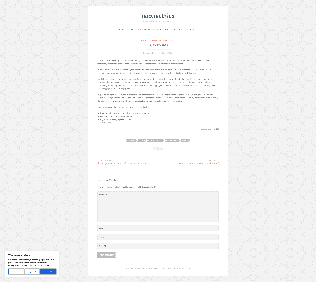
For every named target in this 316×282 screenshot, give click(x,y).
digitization (172, 140)
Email (102, 237)
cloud (142, 140)
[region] (32, 264)
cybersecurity (155, 140)
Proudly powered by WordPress (141, 269)
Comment (104, 194)
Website (102, 246)
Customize (16, 272)
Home (122, 30)
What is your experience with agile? (199, 162)
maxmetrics (158, 15)
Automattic (184, 269)
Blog (167, 30)
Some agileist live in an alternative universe (121, 162)
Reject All (32, 272)
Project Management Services (144, 30)
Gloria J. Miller (167, 53)
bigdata (131, 140)
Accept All (48, 272)
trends (185, 140)
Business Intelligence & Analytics (158, 41)
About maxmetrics (183, 30)
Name (102, 228)
